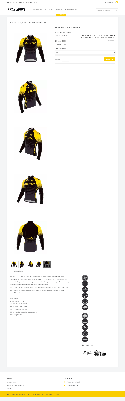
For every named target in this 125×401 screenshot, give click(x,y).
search (116, 10)
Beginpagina (11, 2)
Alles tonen (60, 14)
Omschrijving (18, 271)
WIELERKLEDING (71, 9)
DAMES (24, 23)
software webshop (52, 394)
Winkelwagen (111, 2)
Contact (35, 2)
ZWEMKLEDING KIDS (39, 9)
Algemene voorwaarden (24, 2)
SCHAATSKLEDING (56, 9)
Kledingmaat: (60, 48)
